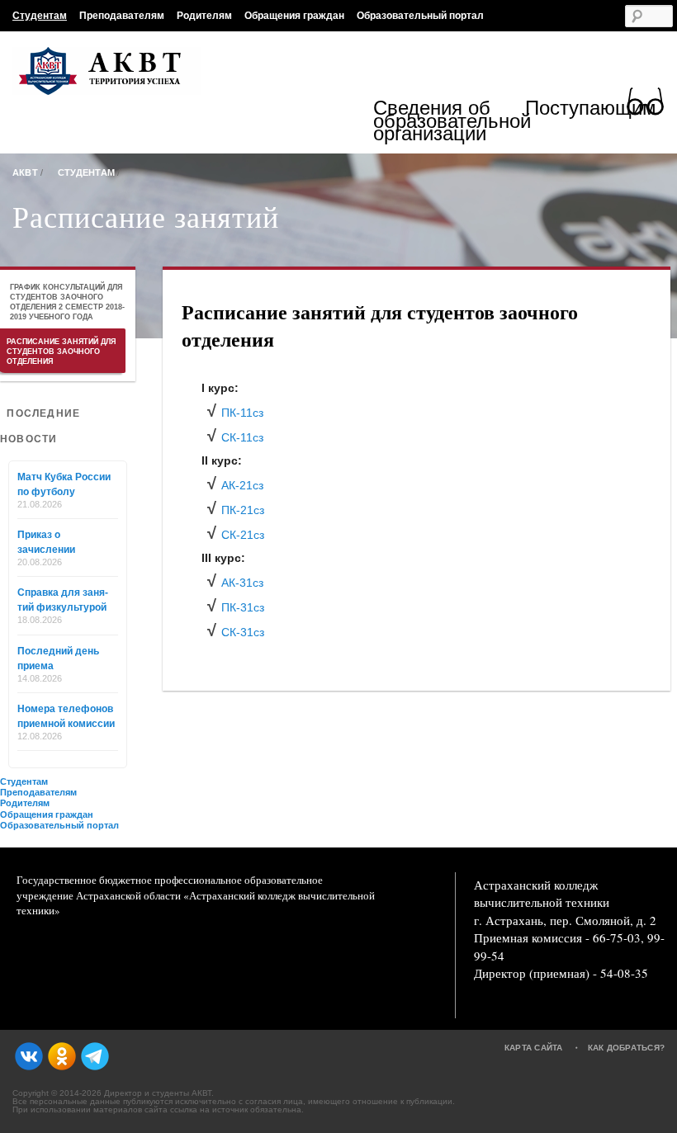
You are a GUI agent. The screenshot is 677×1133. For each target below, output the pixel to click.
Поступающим (590, 110)
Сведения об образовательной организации (449, 120)
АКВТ (25, 172)
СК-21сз (242, 534)
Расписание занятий (145, 216)
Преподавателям (121, 15)
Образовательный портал (420, 15)
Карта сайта (533, 1047)
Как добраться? (626, 1047)
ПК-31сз (242, 607)
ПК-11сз (242, 412)
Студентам (39, 15)
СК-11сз (242, 437)
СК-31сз (242, 632)
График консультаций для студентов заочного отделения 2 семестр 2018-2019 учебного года (67, 302)
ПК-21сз (242, 510)
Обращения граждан (294, 15)
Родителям (204, 15)
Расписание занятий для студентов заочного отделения (61, 352)
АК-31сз (242, 582)
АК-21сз (242, 485)
